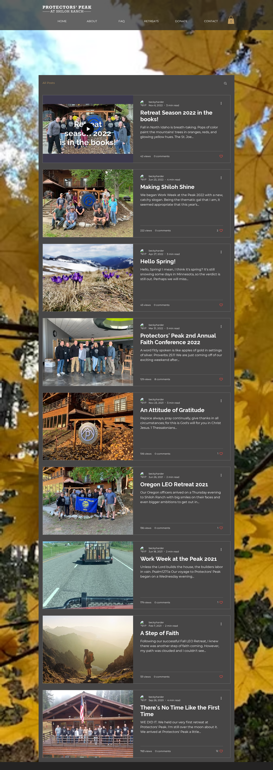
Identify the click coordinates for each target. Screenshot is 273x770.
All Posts (49, 83)
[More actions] (222, 103)
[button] (231, 20)
